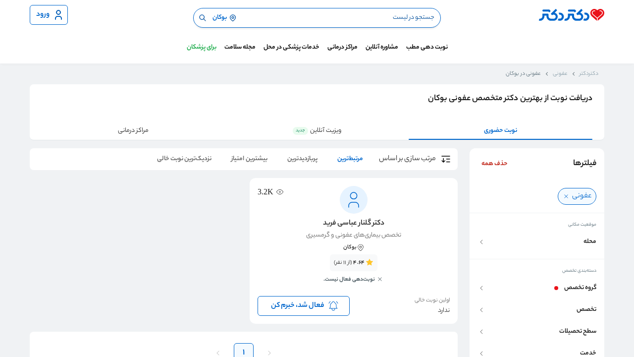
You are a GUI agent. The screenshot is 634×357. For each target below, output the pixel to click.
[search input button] (203, 18)
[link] (354, 274)
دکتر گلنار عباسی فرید (353, 224)
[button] (537, 242)
